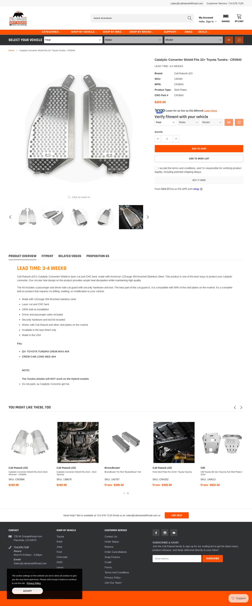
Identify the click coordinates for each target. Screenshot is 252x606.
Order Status (112, 541)
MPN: (158, 84)
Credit (108, 562)
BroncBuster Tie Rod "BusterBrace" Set (123, 472)
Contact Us (111, 536)
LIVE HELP (176, 515)
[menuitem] (49, 31)
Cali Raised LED (183, 73)
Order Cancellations (116, 551)
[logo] (18, 18)
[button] (226, 18)
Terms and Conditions (117, 572)
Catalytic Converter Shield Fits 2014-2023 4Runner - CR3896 (28, 473)
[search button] (189, 18)
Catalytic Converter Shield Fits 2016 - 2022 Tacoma (77, 473)
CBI (203, 467)
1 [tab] (124, 493)
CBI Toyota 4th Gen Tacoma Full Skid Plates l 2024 (221, 473)
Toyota (60, 536)
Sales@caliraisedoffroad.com (187, 3)
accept (27, 591)
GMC (60, 562)
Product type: (163, 89)
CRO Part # (161, 95)
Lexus (60, 567)
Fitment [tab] (47, 256)
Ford (59, 551)
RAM (59, 541)
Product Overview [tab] (22, 256)
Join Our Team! (113, 582)
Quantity (159, 132)
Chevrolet (62, 557)
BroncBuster (112, 467)
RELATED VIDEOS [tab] (69, 256)
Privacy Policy (113, 577)
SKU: (158, 78)
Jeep (59, 546)
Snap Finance (112, 557)
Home (11, 50)
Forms (108, 567)
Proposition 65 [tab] (97, 256)
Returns (109, 546)
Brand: (159, 73)
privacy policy (34, 583)
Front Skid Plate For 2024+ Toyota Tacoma (172, 472)
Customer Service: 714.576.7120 (225, 3)
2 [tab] (128, 493)
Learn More (210, 110)
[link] (27, 217)
